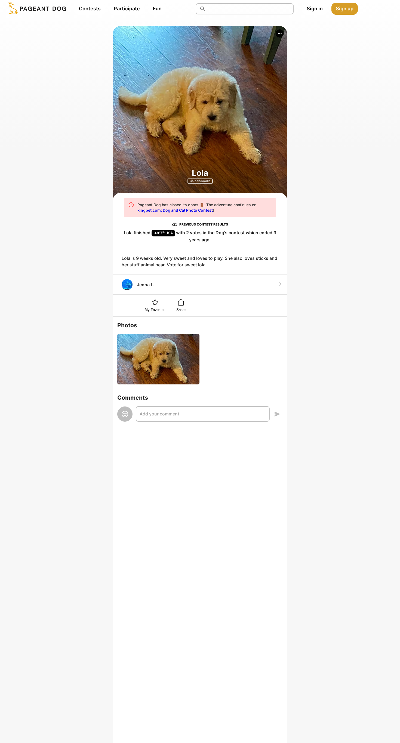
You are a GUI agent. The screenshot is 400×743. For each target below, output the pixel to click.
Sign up (344, 8)
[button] (279, 33)
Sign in (315, 8)
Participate (127, 8)
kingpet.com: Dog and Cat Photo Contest (175, 210)
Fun (157, 8)
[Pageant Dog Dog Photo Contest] (36, 8)
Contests (90, 8)
